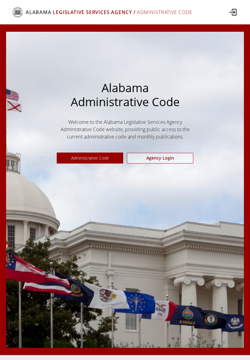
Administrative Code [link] (90, 158)
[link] (102, 12)
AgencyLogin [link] (160, 158)
